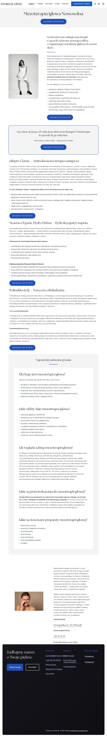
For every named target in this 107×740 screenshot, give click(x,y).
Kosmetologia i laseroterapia (69, 661)
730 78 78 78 (59, 636)
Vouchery (50, 674)
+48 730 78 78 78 (53, 660)
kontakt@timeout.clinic (66, 642)
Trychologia (68, 656)
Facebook (89, 656)
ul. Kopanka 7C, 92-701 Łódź (68, 624)
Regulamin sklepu (54, 669)
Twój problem (69, 667)
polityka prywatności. (79, 731)
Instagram (89, 662)
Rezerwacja (51, 665)
